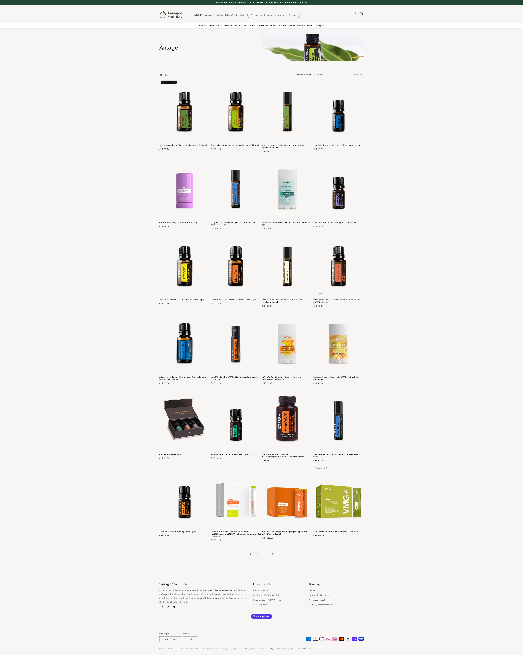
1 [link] (250, 553)
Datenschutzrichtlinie (210, 649)
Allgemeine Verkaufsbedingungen (282, 649)
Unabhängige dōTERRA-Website (267, 600)
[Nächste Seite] (273, 554)
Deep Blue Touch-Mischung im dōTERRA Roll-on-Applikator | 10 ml (233, 224)
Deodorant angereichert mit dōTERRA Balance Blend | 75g (286, 224)
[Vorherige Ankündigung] (160, 2)
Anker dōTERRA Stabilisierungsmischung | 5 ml (334, 223)
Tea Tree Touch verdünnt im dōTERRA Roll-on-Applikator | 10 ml (283, 146)
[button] (204, 15)
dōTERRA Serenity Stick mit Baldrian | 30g (178, 223)
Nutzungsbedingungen (319, 595)
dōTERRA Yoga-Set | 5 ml (170, 454)
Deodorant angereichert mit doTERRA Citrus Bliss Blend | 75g (335, 378)
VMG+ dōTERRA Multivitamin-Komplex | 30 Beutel (335, 532)
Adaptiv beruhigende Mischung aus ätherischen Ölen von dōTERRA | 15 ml (183, 378)
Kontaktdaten (262, 649)
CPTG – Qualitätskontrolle (320, 604)
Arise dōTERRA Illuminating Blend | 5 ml (177, 532)
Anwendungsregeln (317, 600)
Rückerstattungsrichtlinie (190, 649)
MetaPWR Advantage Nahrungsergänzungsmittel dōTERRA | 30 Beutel (284, 533)
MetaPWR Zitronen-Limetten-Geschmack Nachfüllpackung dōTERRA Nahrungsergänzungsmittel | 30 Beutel (236, 534)
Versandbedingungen (247, 649)
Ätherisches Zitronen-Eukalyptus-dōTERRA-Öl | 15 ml (235, 145)
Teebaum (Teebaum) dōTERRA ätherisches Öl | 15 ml (183, 145)
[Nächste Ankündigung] (363, 2)
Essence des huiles (171, 649)
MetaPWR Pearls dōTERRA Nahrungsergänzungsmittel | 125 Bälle (235, 378)
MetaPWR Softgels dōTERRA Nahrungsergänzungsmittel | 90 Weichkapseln (283, 455)
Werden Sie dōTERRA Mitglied (266, 595)
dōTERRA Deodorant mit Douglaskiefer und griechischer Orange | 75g (281, 378)
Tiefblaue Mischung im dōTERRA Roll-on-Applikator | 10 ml (337, 455)
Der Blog (313, 590)
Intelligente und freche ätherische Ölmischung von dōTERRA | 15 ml (336, 301)
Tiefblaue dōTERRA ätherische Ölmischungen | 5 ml (336, 145)
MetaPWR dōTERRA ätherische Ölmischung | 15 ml (233, 300)
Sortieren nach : (304, 74)
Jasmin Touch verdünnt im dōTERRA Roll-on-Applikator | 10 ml (282, 301)
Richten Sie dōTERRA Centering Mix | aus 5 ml (231, 454)
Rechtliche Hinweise (304, 649)
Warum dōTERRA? (261, 590)
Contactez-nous (260, 604)
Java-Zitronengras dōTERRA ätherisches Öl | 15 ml (182, 300)
